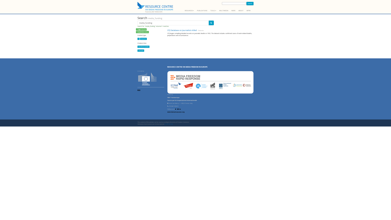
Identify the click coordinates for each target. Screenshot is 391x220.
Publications (202, 11)
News (233, 11)
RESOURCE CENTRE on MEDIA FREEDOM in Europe (187, 67)
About (240, 11)
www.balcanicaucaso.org (176, 112)
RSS (138, 90)
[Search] (211, 23)
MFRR (248, 11)
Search (250, 3)
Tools (212, 11)
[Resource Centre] (155, 7)
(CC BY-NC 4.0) (168, 124)
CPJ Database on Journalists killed (182, 30)
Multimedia (223, 11)
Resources (189, 11)
